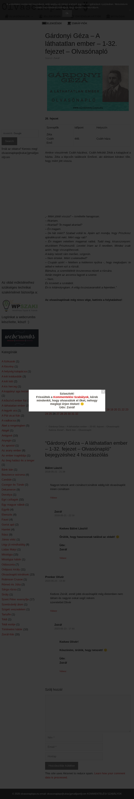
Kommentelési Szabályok (71, 397)
